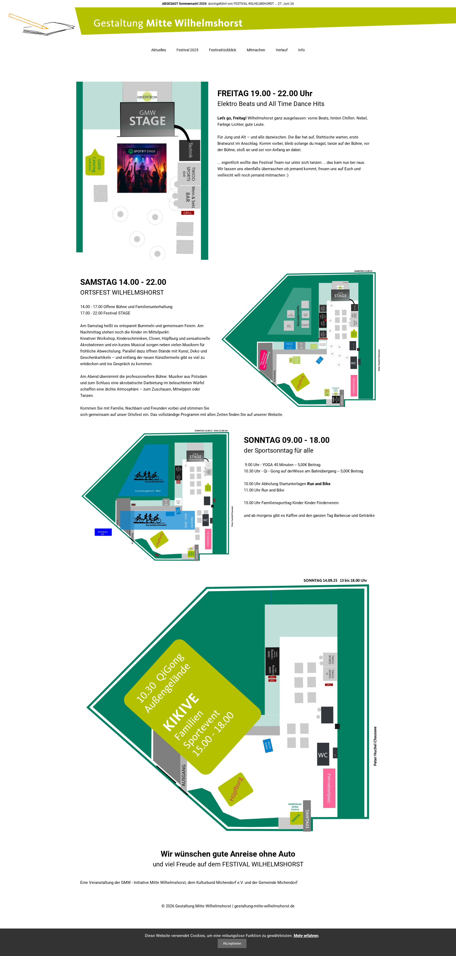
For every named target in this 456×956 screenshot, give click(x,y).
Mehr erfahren (306, 935)
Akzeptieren (232, 943)
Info (301, 50)
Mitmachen (256, 50)
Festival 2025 (187, 50)
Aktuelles (158, 50)
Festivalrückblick (222, 50)
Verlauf (282, 50)
